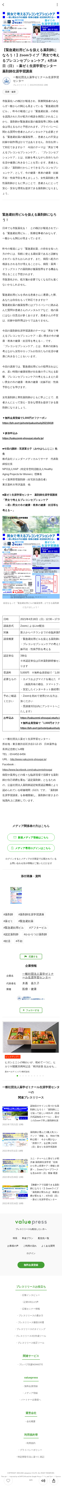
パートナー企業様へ (31, 1399)
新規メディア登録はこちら (33, 837)
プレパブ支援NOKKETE (31, 1364)
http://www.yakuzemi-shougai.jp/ (28, 759)
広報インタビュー (31, 1295)
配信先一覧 (43, 1238)
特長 (15, 1238)
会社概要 (31, 1421)
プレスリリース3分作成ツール (31, 1336)
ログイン (31, 1253)
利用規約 (31, 1443)
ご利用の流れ (30, 1246)
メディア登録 (31, 1393)
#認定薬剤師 (10, 934)
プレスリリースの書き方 (31, 1315)
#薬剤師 (8, 914)
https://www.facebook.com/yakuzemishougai (27, 769)
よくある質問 (48, 1246)
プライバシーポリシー (31, 1450)
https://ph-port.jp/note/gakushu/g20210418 (27, 422)
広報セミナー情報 (31, 1309)
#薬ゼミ (8, 921)
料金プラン (27, 1238)
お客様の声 (12, 1246)
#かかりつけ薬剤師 (35, 934)
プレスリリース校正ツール (31, 1342)
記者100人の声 (31, 1302)
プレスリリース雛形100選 (31, 1322)
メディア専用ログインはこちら (33, 848)
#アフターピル (38, 927)
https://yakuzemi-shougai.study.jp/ (23, 438)
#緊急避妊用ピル (13, 927)
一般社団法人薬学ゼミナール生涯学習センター (38, 975)
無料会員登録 (31, 1265)
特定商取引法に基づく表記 (31, 1457)
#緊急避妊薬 (25, 921)
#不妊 (19, 941)
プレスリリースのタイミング (31, 1329)
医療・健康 (10, 92)
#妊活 (6, 941)
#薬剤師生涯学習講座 (31, 914)
